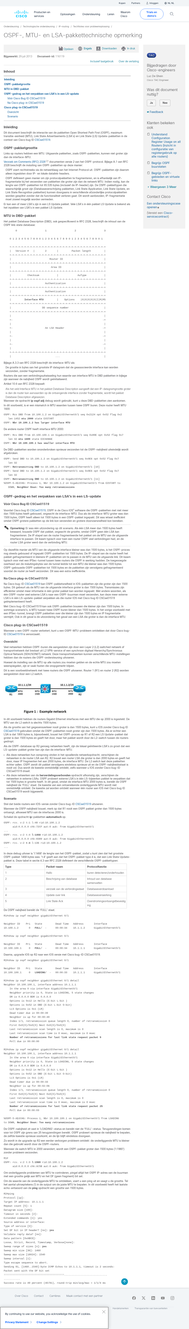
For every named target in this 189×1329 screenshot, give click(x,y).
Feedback (156, 111)
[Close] (104, 1312)
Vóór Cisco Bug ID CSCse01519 (26, 98)
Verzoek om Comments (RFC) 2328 (24, 161)
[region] (54, 1318)
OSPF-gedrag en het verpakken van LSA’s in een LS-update (41, 93)
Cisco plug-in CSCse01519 (21, 107)
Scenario (12, 116)
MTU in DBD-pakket (16, 89)
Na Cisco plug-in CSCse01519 (25, 102)
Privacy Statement (16, 1322)
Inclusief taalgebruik (102, 61)
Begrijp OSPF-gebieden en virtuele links (166, 177)
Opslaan (68, 49)
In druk (131, 48)
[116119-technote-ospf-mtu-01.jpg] (45, 714)
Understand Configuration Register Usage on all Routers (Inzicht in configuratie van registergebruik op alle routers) (166, 145)
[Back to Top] (124, 1281)
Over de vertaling (129, 61)
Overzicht (13, 112)
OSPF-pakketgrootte (17, 84)
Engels (88, 48)
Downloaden (109, 48)
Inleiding (9, 79)
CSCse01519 (42, 139)
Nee (165, 102)
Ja (151, 102)
